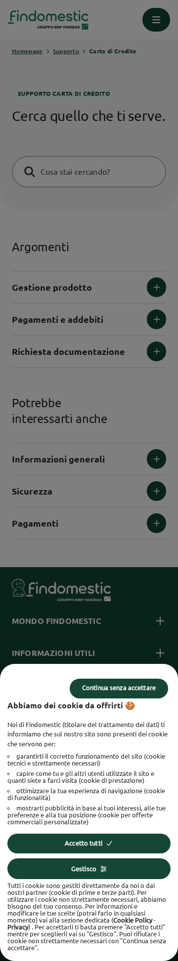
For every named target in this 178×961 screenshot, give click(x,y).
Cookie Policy (132, 920)
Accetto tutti (83, 843)
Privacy (17, 926)
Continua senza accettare (119, 687)
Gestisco (83, 868)
